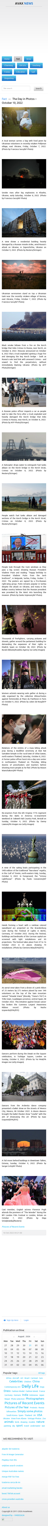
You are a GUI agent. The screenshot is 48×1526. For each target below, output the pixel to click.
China (36, 1381)
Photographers (35, 1398)
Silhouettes (11, 1411)
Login (26, 1320)
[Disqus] (23, 1281)
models (32, 1422)
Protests (33, 1407)
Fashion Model (18, 1391)
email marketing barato (12, 1488)
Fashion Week (32, 1391)
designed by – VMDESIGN (13, 1515)
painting (7, 1426)
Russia (41, 1407)
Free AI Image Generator (13, 1454)
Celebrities (16, 1381)
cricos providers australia (12, 1499)
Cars (41, 1378)
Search (39, 88)
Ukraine (6, 1418)
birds (17, 1422)
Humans (17, 1395)
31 (30, 1345)
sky (13, 1426)
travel (26, 1426)
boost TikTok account (11, 1493)
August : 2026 (24, 1336)
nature (40, 1421)
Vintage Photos (34, 1418)
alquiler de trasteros (10, 1449)
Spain (21, 1415)
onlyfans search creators (12, 1465)
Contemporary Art (12, 1387)
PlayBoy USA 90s (9, 1460)
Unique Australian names (13, 1471)
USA (39, 1415)
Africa (8, 1378)
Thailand (28, 1415)
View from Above (18, 1418)
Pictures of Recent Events (13, 1227)
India (25, 1394)
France (42, 1391)
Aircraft (16, 1378)
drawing (23, 1422)
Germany (9, 1395)
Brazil (26, 1378)
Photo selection (18, 1399)
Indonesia (33, 1395)
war (43, 1426)
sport (19, 1425)
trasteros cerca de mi (11, 1482)
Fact (4, 98)
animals (9, 1421)
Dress (7, 1390)
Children (27, 1381)
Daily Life (30, 1386)
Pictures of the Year (17, 1407)
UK (34, 1415)
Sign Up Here (12, 1320)
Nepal (7, 1399)
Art (21, 1378)
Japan (41, 1395)
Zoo (44, 1418)
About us (6, 1507)
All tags (41, 1373)
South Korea (12, 1415)
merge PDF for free (10, 1477)
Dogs (42, 1387)
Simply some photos (30, 1411)
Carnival (34, 1378)
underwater (35, 1426)
